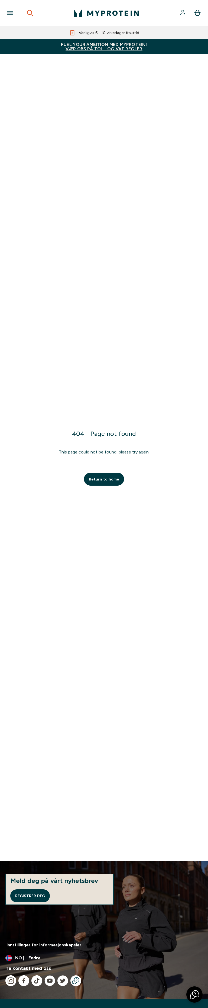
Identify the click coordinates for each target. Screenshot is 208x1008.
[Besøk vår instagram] (10, 980)
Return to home (104, 479)
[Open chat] (75, 980)
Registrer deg (30, 896)
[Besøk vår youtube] (49, 980)
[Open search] (30, 13)
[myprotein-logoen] (106, 13)
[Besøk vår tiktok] (36, 980)
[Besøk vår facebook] (23, 980)
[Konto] (183, 13)
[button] (194, 994)
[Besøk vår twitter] (62, 980)
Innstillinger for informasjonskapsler (44, 945)
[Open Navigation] (10, 13)
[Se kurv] (197, 13)
